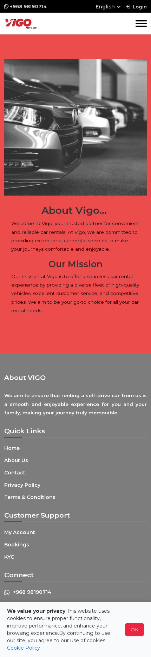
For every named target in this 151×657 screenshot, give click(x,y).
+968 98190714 (28, 6)
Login (140, 6)
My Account (19, 532)
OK (134, 629)
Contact (14, 472)
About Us (16, 460)
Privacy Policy (22, 485)
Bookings (16, 544)
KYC (9, 557)
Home (12, 448)
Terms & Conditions (29, 497)
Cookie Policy (23, 648)
